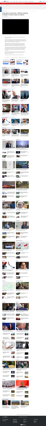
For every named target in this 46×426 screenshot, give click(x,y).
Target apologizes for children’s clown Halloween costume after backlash (24, 319)
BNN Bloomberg (25, 421)
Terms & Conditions (15, 421)
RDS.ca (35, 422)
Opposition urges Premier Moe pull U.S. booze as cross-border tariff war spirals (8, 230)
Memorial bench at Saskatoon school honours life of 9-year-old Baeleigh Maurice (8, 250)
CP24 (24, 420)
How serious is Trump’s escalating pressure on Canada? (24, 100)
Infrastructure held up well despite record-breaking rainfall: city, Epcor (24, 193)
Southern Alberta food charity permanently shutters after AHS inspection (8, 169)
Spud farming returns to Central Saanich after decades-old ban (22, 290)
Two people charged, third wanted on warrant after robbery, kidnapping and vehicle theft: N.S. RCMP (11, 217)
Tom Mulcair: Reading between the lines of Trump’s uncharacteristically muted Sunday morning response (6, 406)
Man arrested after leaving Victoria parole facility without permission (24, 297)
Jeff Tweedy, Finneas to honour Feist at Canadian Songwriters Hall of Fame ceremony (22, 350)
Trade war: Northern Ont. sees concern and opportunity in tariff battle (22, 250)
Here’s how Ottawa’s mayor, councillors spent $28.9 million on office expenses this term (22, 169)
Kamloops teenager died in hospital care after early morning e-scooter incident (25, 152)
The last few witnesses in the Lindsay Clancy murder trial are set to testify (22, 311)
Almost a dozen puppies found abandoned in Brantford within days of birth (24, 233)
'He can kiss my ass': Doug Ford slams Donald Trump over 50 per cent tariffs (14, 100)
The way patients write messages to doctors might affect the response (7, 349)
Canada (14, 1)
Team (28, 414)
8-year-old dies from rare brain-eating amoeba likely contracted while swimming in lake (24, 85)
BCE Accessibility (4, 420)
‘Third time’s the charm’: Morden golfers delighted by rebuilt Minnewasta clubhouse (24, 216)
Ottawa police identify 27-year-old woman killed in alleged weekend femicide (25, 172)
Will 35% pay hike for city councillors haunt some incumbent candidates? (10, 277)
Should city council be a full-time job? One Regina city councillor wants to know (11, 237)
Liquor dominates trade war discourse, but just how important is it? (11, 253)
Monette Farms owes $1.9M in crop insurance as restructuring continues (11, 233)
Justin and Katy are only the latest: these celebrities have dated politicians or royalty (15, 135)
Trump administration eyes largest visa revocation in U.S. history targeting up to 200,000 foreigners (15, 85)
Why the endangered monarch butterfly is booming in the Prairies (25, 125)
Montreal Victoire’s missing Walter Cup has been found (10, 196)
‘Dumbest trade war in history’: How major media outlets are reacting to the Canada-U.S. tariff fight (25, 75)
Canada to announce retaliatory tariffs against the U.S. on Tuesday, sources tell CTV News (15, 75)
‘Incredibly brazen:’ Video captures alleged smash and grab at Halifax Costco (8, 209)
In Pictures (20, 1)
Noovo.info (35, 420)
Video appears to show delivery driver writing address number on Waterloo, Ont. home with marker (6, 100)
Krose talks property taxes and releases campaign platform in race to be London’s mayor (10, 273)
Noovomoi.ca (35, 421)
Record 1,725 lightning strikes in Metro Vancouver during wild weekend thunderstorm (22, 149)
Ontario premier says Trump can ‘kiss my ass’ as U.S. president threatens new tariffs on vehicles (11, 314)
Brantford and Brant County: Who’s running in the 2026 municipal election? (24, 237)
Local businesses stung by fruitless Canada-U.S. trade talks (22, 209)
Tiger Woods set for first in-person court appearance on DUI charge (8, 369)
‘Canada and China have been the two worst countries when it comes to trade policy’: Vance (25, 114)
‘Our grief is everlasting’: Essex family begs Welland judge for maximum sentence (10, 293)
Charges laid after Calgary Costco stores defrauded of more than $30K (11, 318)
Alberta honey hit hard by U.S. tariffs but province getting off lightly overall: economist (22, 189)
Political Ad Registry (15, 422)
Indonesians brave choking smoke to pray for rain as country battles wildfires (8, 388)
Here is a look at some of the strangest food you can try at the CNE (6, 135)
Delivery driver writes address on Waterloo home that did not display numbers (21, 230)
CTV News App (18, 414)
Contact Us (22, 414)
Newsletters (26, 414)
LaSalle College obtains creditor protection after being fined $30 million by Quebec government (11, 193)
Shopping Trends (31, 1)
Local (11, 1)
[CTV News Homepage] (6, 1)
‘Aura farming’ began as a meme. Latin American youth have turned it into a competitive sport (22, 369)
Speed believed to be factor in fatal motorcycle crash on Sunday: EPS (24, 196)
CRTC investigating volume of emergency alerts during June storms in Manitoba (24, 213)
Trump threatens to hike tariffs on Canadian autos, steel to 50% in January (8, 331)
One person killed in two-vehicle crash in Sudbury (24, 252)
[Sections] (2, 1)
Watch (17, 1)
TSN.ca (24, 422)
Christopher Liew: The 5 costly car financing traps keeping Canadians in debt (15, 125)
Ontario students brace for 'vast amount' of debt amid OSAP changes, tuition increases (8, 311)
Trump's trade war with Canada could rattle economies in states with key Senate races (22, 331)
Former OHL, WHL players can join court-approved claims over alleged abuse (6, 125)
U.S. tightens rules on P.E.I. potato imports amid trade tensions (5, 114)
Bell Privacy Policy (15, 420)
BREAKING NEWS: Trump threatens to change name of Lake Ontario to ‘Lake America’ (6, 75)
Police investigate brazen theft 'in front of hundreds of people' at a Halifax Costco (15, 114)
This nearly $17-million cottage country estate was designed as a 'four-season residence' (24, 135)
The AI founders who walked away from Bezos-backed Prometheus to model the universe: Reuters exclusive (22, 389)
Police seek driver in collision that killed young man (22, 270)
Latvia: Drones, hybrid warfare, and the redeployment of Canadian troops (25, 406)
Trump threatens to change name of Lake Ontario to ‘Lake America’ (8, 149)
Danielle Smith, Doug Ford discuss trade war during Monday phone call (11, 176)
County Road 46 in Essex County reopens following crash (7, 290)
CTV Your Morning (25, 1)
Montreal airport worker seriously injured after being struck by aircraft (6, 85)
